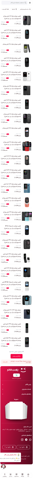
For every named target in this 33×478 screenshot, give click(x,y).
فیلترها (13, 9)
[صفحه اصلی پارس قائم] (16, 364)
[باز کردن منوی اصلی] (30, 2)
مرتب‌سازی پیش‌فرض (24, 9)
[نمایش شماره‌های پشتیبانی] (16, 369)
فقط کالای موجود (5, 9)
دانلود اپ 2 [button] (8, 441)
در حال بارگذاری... (16, 356)
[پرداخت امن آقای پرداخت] (16, 404)
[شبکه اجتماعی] (30, 434)
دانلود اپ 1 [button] (22, 441)
